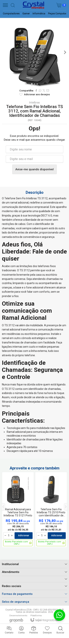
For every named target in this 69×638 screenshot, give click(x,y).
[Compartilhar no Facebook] (36, 90)
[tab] (32, 84)
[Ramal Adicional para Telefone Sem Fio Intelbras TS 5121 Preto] (18, 509)
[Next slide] (64, 52)
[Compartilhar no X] (44, 90)
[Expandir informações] (34, 579)
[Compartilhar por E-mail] (47, 90)
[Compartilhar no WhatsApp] (40, 90)
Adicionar (23, 535)
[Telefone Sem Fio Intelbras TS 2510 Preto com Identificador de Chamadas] (51, 509)
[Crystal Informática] (33, 5)
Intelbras (34, 102)
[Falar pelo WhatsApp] (59, 615)
